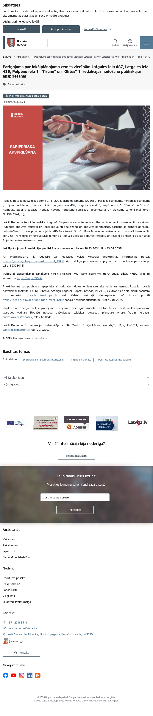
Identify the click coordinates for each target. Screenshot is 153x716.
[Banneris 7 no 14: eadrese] (76, 423)
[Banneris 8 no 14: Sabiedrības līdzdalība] (107, 423)
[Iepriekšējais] (7, 423)
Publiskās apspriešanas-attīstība (114, 359)
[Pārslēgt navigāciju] (146, 42)
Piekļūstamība (11, 584)
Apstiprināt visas (61, 29)
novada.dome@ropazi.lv (22, 628)
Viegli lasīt (9, 596)
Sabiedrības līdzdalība (16, 557)
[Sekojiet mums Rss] (37, 675)
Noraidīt (21, 29)
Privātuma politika (14, 578)
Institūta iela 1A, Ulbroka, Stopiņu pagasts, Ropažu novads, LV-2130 (50, 634)
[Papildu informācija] (21, 641)
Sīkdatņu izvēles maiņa (17, 602)
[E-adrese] (10, 641)
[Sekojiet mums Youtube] (13, 675)
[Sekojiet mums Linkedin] (29, 675)
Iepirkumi (9, 551)
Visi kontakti (21, 652)
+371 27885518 (17, 622)
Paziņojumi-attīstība (81, 359)
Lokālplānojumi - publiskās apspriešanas (43, 359)
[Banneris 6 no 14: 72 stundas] (45, 423)
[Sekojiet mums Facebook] (5, 675)
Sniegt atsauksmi (76, 455)
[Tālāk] (145, 423)
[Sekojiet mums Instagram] (21, 675)
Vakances (9, 539)
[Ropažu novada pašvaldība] (17, 42)
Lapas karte (10, 590)
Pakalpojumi (10, 545)
